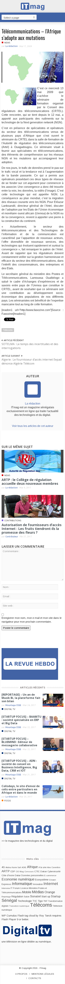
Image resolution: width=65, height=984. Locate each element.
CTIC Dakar (40, 871)
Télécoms (8, 330)
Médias (38, 892)
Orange (50, 892)
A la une (42, 867)
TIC (34, 900)
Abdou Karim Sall (13, 867)
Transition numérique (19, 906)
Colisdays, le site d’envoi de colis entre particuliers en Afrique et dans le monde (21, 789)
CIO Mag (20, 871)
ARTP (6, 871)
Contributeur (11, 536)
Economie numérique (18, 879)
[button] (61, 17)
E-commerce (50, 875)
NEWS (7, 43)
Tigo (40, 901)
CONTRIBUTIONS (12, 520)
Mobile (26, 892)
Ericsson (52, 880)
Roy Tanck (45, 915)
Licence (24, 888)
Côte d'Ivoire (8, 875)
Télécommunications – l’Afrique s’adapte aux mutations (31, 34)
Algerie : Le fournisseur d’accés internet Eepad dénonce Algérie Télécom (32, 361)
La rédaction (11, 46)
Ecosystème (42, 879)
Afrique (32, 867)
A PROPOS (21, 974)
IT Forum (15, 888)
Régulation (17, 896)
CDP (12, 871)
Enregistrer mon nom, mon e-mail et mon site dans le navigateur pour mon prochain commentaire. (32, 619)
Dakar (18, 875)
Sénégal (9, 900)
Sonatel (35, 896)
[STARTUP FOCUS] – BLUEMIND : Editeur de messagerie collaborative (19, 742)
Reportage (6, 897)
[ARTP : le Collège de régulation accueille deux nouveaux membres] (32, 460)
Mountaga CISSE (13, 705)
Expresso (6, 884)
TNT (45, 901)
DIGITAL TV (9, 709)
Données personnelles (32, 875)
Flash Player (9, 919)
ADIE (24, 867)
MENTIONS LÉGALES (43, 974)
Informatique (22, 884)
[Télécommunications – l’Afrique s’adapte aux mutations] (32, 66)
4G (3, 867)
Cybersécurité (53, 871)
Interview (6, 888)
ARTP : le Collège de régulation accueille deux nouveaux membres (30, 482)
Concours (29, 871)
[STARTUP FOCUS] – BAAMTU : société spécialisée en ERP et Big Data (21, 720)
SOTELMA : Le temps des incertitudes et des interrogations (30, 346)
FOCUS (7, 801)
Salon (26, 896)
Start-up (45, 896)
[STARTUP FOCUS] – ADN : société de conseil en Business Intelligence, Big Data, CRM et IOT (19, 765)
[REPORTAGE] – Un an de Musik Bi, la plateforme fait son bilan (21, 698)
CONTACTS (34, 978)
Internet (51, 883)
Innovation (38, 884)
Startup (55, 896)
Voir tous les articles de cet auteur (32, 425)
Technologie (25, 900)
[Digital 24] (30, 663)
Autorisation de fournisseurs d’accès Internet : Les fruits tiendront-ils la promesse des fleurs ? (32, 529)
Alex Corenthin (53, 867)
